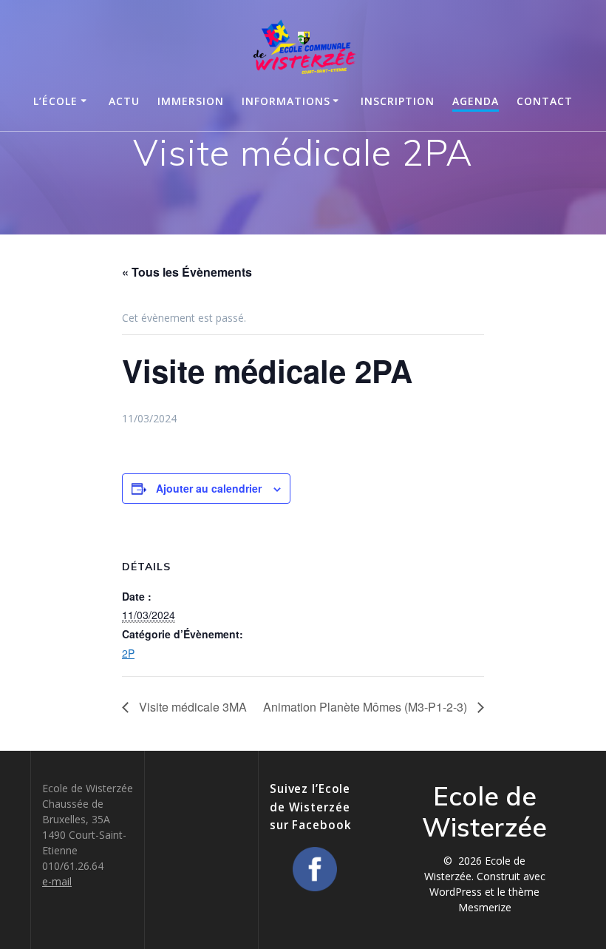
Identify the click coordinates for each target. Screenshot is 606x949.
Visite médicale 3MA (191, 706)
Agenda (475, 101)
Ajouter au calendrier (209, 488)
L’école (55, 101)
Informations (286, 101)
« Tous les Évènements (187, 271)
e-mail (57, 881)
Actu (124, 101)
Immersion (190, 101)
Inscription (398, 101)
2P (128, 653)
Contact (545, 101)
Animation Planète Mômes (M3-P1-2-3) (366, 706)
